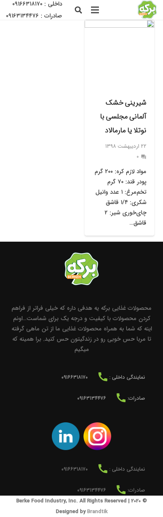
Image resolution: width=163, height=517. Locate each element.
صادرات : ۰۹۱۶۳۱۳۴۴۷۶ (34, 16)
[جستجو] (78, 10)
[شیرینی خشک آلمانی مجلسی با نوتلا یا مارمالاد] (119, 128)
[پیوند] (147, 10)
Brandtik (97, 511)
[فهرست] (95, 10)
